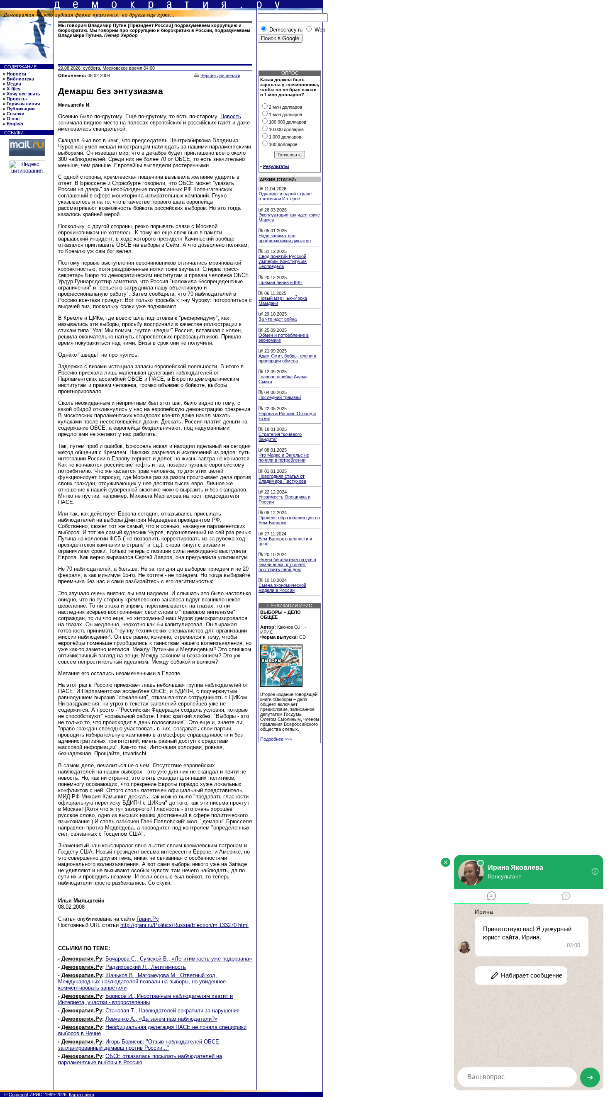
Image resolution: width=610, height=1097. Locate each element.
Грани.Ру (148, 919)
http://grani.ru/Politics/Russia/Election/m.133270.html (184, 925)
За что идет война (278, 318)
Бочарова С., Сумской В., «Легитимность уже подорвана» (178, 959)
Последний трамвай (280, 397)
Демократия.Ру (81, 959)
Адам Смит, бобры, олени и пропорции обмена (287, 358)
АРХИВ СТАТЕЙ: (278, 179)
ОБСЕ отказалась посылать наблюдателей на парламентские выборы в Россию (140, 1059)
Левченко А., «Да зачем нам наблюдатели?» (161, 1019)
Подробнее (276, 739)
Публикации (21, 108)
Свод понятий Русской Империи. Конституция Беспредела (283, 261)
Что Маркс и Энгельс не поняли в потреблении (284, 457)
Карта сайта (81, 1094)
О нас (13, 118)
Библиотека (20, 78)
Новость (230, 116)
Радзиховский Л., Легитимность (145, 967)
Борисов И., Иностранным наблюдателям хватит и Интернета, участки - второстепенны (145, 999)
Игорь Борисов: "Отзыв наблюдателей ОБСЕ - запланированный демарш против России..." (140, 1045)
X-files (13, 88)
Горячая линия (23, 103)
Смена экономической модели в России (282, 588)
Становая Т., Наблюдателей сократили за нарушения (172, 1010)
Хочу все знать (23, 93)
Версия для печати (220, 75)
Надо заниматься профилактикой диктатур (285, 238)
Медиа (14, 83)
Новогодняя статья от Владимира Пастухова (282, 479)
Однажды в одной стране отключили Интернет (285, 196)
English (15, 123)
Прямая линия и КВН (281, 282)
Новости (16, 73)
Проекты (17, 98)
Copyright (18, 1094)
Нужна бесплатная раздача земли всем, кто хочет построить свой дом (287, 564)
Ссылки (15, 113)
